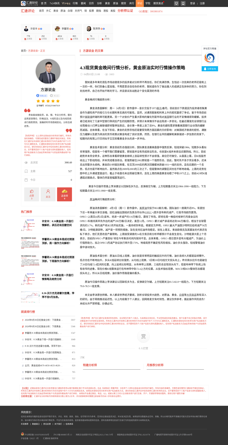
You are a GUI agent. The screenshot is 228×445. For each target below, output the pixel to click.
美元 (159, 108)
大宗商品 (192, 295)
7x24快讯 (55, 3)
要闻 (83, 3)
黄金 (107, 3)
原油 (115, 3)
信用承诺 (69, 424)
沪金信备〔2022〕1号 (30, 438)
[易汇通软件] (176, 3)
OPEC (148, 212)
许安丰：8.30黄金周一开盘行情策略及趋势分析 (44, 352)
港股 (105, 10)
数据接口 (36, 424)
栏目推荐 (24, 424)
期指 (98, 10)
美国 (166, 117)
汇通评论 (28, 11)
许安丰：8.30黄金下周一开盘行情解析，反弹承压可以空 (44, 339)
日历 (91, 3)
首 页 (44, 3)
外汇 (48, 10)
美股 (112, 10)
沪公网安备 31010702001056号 (36, 435)
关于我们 (58, 424)
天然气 (78, 10)
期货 (123, 3)
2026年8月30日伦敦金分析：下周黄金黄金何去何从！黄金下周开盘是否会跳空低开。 (44, 320)
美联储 (88, 117)
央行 (131, 3)
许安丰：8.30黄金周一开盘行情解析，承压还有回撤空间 (44, 378)
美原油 (143, 208)
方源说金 (48, 90)
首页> (24, 50)
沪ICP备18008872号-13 (63, 435)
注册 (202, 3)
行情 (75, 3)
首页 (41, 10)
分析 (99, 3)
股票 (91, 10)
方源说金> (33, 50)
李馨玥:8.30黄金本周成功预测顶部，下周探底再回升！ (44, 333)
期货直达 (158, 3)
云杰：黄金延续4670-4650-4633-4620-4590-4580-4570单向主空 (44, 365)
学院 (147, 3)
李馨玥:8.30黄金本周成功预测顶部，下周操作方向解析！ (44, 372)
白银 (70, 10)
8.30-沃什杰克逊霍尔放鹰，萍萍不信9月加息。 (44, 346)
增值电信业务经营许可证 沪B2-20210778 (133, 435)
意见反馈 (47, 424)
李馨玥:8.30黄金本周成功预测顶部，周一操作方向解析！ (44, 359)
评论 (139, 3)
